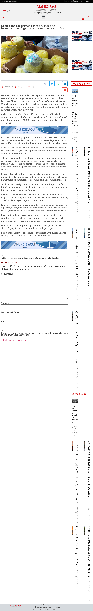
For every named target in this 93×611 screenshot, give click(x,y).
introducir (56, 258)
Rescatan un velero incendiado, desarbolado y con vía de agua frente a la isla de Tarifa (89, 175)
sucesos (10, 258)
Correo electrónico (10, 312)
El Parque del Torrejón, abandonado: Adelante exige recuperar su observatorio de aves (89, 469)
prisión (24, 258)
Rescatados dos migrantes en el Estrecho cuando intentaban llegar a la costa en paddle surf (76, 471)
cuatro (29, 258)
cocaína (36, 258)
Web (3, 322)
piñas (4, 258)
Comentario (8, 274)
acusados (47, 258)
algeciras (17, 258)
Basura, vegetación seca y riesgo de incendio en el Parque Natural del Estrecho (76, 253)
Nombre (5, 303)
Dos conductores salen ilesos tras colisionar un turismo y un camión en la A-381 (76, 338)
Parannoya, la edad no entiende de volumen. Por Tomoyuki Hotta (76, 169)
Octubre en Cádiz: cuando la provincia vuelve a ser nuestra (76, 545)
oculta (41, 258)
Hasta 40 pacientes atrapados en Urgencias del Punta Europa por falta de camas (89, 552)
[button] (3, 18)
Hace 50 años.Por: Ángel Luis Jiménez (75, 414)
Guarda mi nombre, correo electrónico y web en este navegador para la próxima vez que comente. (34, 334)
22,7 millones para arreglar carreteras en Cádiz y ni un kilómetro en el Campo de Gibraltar (89, 257)
